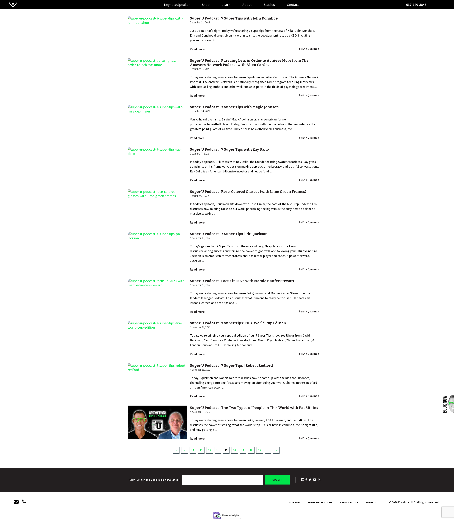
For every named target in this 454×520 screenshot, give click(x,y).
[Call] (24, 501)
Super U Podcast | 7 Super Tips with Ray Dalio (229, 149)
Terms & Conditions (320, 502)
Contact (293, 4)
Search (441, 5)
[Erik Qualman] (13, 6)
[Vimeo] (302, 479)
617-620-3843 (416, 4)
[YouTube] (314, 479)
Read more (197, 49)
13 (209, 450)
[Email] (18, 501)
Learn (226, 4)
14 (217, 450)
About (247, 4)
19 (259, 450)
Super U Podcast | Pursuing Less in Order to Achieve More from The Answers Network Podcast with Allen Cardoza (249, 62)
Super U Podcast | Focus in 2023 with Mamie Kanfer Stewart (242, 281)
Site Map (294, 502)
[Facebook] (306, 479)
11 (192, 450)
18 (251, 450)
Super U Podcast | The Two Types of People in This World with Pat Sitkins (254, 408)
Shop (206, 4)
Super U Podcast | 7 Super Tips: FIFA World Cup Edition (238, 323)
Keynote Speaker (177, 4)
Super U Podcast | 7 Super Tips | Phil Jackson (229, 234)
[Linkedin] (319, 479)
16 (234, 450)
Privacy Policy (349, 502)
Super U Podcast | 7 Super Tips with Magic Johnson (234, 107)
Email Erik (434, 5)
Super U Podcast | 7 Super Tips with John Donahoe (234, 18)
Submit (277, 479)
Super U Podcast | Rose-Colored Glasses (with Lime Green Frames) (248, 191)
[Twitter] (310, 479)
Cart (448, 5)
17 (242, 450)
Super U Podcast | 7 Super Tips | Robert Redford (231, 365)
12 (201, 450)
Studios (269, 4)
